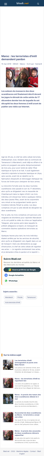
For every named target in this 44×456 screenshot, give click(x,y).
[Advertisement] (22, 31)
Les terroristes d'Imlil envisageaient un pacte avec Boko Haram (26, 362)
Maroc (22, 64)
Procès (20, 297)
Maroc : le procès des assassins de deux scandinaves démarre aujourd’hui (27, 433)
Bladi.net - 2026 (9, 451)
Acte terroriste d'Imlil (12, 302)
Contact (33, 451)
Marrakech (9, 297)
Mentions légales (22, 451)
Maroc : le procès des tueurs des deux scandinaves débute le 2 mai (28, 397)
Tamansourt (31, 297)
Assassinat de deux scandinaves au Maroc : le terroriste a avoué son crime (28, 415)
